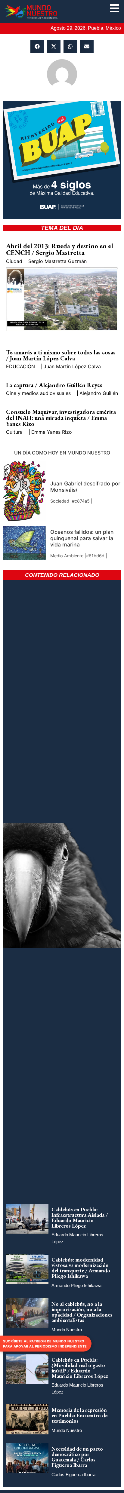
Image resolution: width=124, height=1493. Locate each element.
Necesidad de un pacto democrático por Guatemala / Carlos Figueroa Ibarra (77, 1456)
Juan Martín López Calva (72, 366)
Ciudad (14, 261)
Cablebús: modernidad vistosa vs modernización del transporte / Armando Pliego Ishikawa (80, 1267)
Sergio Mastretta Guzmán (57, 261)
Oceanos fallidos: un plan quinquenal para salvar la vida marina (82, 538)
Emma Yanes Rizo (51, 432)
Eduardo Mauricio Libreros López (77, 1238)
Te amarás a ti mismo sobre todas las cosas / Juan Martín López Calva (61, 355)
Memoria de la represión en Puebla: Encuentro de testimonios (79, 1415)
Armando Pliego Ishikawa (76, 1285)
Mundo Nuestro (66, 1329)
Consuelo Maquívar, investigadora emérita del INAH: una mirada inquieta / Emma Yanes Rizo (61, 418)
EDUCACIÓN (20, 366)
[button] (37, 46)
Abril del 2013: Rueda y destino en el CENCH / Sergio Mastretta (59, 249)
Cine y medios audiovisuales (38, 393)
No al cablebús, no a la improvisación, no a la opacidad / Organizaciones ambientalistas (81, 1311)
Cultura (14, 432)
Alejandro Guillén (98, 393)
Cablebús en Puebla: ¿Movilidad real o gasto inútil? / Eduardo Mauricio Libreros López (79, 1367)
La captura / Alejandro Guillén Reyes (54, 385)
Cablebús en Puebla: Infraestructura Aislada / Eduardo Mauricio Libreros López (79, 1217)
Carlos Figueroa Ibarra (73, 1474)
